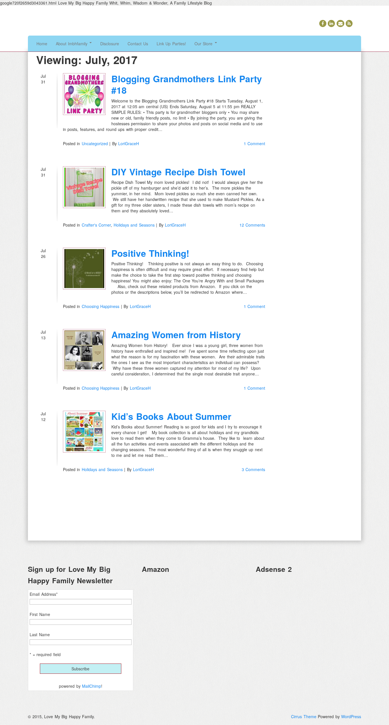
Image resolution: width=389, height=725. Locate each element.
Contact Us (138, 43)
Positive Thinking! (150, 253)
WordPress (351, 716)
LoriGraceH (128, 143)
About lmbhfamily (72, 43)
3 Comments (253, 469)
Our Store (204, 43)
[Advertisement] (308, 618)
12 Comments (252, 225)
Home (41, 43)
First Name (40, 614)
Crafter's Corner (96, 225)
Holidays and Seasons (134, 225)
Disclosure (109, 43)
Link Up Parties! (171, 43)
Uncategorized (95, 143)
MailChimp (91, 686)
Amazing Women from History (176, 334)
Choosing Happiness (101, 306)
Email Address (44, 594)
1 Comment (254, 143)
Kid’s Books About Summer (171, 416)
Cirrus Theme (303, 716)
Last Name (40, 634)
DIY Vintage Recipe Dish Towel (178, 171)
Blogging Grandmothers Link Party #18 (186, 84)
